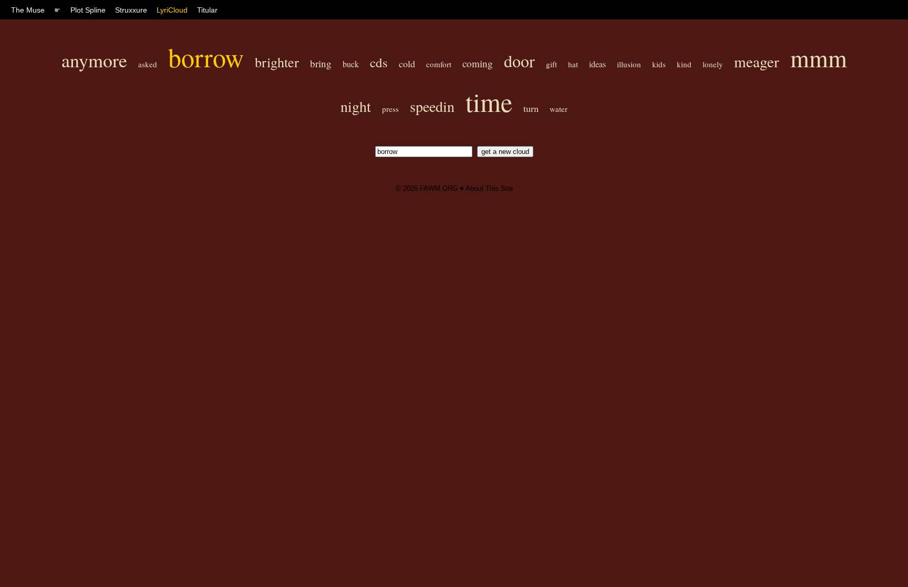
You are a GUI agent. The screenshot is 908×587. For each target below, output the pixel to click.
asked (147, 64)
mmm (818, 58)
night (355, 106)
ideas (597, 63)
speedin (432, 106)
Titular (207, 10)
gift (551, 64)
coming (477, 63)
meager (756, 61)
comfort (438, 64)
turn (531, 108)
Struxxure (131, 10)
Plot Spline (88, 10)
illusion (629, 64)
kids (659, 64)
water (558, 109)
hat (573, 64)
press (390, 109)
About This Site (489, 188)
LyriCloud (172, 10)
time (489, 101)
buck (351, 63)
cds (379, 62)
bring (321, 63)
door (519, 60)
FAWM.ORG (439, 188)
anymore (94, 60)
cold (407, 63)
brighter (277, 62)
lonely (713, 64)
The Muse (28, 10)
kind (684, 64)
